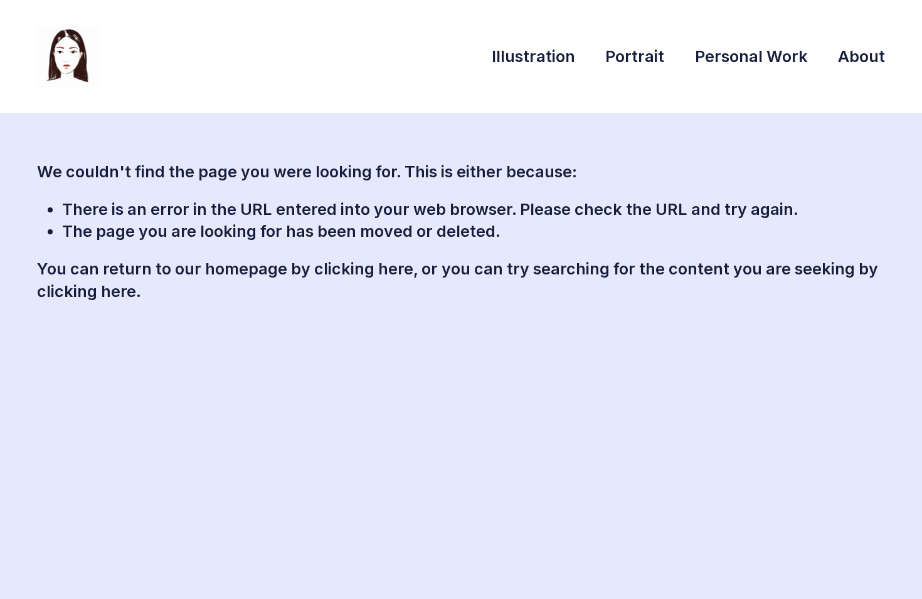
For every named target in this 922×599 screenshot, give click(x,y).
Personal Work (751, 56)
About (861, 56)
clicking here (363, 268)
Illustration (533, 56)
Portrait (634, 56)
